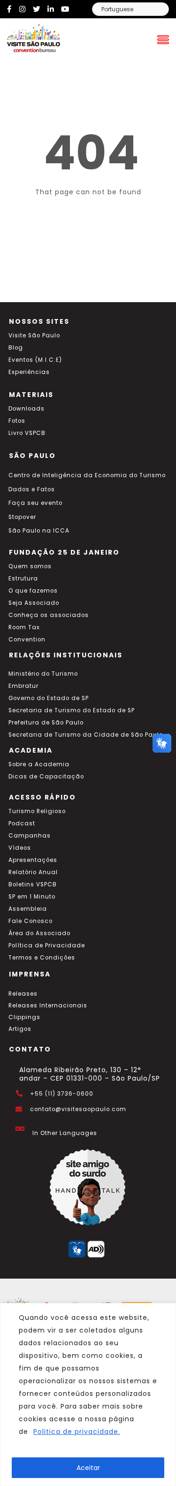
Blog (15, 347)
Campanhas (29, 835)
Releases (23, 994)
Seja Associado (33, 603)
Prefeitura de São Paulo (46, 722)
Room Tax (24, 627)
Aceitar (88, 1467)
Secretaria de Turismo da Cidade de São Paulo (85, 735)
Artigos (19, 1029)
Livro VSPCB (27, 433)
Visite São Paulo (34, 335)
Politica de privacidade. (76, 1431)
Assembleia (27, 909)
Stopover (22, 517)
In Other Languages (64, 1133)
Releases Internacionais (47, 1005)
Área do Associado (39, 933)
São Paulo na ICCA (38, 530)
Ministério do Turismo (43, 674)
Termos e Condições (41, 957)
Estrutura (23, 578)
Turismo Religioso (37, 811)
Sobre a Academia (38, 764)
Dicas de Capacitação (46, 776)
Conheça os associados (48, 615)
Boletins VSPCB (32, 884)
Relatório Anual (33, 872)
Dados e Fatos (31, 489)
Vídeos (19, 848)
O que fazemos (33, 590)
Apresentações (32, 860)
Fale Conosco (30, 921)
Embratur (23, 686)
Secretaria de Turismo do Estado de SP (71, 710)
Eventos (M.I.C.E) (35, 360)
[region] (88, 1394)
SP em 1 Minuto (31, 896)
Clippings (24, 1017)
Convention (27, 639)
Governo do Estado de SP (48, 698)
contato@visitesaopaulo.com (78, 1109)
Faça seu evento (35, 503)
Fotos (16, 421)
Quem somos (30, 566)
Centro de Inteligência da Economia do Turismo (87, 475)
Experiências (29, 372)
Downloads (26, 408)
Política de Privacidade (46, 945)
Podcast (21, 823)
